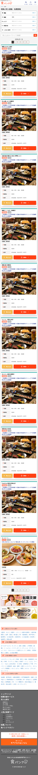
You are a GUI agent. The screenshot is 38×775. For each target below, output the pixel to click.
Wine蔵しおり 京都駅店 (8, 101)
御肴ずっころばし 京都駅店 (8, 210)
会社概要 (33, 750)
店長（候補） (23, 646)
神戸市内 (31, 634)
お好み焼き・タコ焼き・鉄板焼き (19, 664)
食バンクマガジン (7, 727)
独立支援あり (29, 682)
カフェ (8, 720)
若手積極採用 (25, 677)
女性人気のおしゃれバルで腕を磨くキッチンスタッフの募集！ (18, 542)
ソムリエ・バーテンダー (12, 648)
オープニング (21, 684)
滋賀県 (3, 639)
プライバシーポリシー (25, 752)
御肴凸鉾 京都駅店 (6, 265)
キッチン (14, 646)
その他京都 (25, 637)
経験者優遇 (16, 677)
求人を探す (5, 699)
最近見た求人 (7, 709)
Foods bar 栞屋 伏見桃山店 (8, 483)
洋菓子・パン (23, 661)
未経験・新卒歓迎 (6, 677)
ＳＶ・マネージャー (10, 650)
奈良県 (32, 637)
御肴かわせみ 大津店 (7, 46)
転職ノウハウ (6, 725)
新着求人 (5, 702)
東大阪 (16, 634)
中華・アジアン (8, 661)
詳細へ (25, 93)
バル (12, 668)
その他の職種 (14, 653)
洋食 (16, 661)
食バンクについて (6, 750)
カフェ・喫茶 (19, 668)
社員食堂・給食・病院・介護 (15, 666)
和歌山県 (9, 639)
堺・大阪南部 (23, 634)
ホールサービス (5, 646)
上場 (14, 684)
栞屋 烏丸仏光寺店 (6, 429)
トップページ (6, 694)
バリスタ (8, 715)
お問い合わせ (26, 750)
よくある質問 (17, 750)
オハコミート (5, 538)
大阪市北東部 (25, 632)
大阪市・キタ (5, 632)
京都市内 (17, 637)
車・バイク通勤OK (17, 682)
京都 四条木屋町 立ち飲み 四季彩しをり (11, 156)
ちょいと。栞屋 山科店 (7, 319)
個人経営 (8, 684)
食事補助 (8, 682)
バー (5, 671)
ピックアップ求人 (8, 706)
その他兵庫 (10, 637)
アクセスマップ (6, 752)
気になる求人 (7, 707)
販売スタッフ (21, 650)
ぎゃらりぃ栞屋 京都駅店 (8, 374)
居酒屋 (7, 668)
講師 (6, 653)
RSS (34, 752)
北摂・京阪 (8, 634)
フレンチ (11, 659)
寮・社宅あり (27, 679)
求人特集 (5, 704)
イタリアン (4, 659)
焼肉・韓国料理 (29, 659)
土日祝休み (9, 716)
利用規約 (15, 752)
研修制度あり (10, 679)
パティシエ (9, 718)
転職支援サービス (7, 697)
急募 (32, 677)
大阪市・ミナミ (15, 632)
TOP (2, 6)
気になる (8, 93)
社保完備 (18, 679)
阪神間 (3, 637)
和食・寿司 (19, 659)
